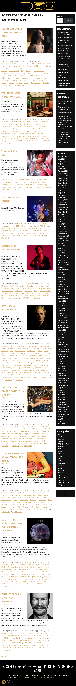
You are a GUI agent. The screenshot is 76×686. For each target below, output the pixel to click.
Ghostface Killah (13, 356)
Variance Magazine (43, 375)
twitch (26, 83)
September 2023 (63, 241)
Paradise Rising (42, 185)
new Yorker (26, 363)
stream (45, 505)
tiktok (4, 83)
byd (42, 66)
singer (46, 78)
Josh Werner (13, 358)
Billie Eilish (16, 226)
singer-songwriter (33, 136)
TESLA (34, 80)
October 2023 (63, 238)
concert (38, 68)
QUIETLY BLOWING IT (9, 579)
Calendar (27, 677)
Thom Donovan (46, 138)
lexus (4, 76)
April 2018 (61, 397)
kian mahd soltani (45, 291)
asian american (34, 182)
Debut (40, 351)
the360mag (43, 80)
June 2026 (61, 161)
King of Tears (21, 360)
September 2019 (63, 356)
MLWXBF (69, 113)
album (12, 346)
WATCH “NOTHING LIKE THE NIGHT (27, 377)
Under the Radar (28, 375)
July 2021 (61, 303)
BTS (38, 426)
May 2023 (61, 250)
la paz (30, 360)
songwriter (5, 80)
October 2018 (62, 383)
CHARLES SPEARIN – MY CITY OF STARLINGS (12, 598)
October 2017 (62, 412)
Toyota (19, 83)
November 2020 (63, 323)
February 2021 (62, 315)
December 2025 (63, 176)
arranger (31, 565)
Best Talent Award (8, 348)
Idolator (43, 431)
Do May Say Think (17, 638)
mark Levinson (13, 76)
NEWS (60, 458)
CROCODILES (21, 288)
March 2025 (62, 197)
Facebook (23, 228)
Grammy (28, 71)
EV (22, 71)
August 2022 (62, 272)
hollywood (18, 291)
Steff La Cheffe (15, 370)
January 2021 (62, 318)
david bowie (31, 351)
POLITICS (61, 463)
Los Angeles (30, 497)
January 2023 (62, 260)
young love (44, 509)
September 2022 (63, 270)
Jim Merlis (23, 572)
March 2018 (62, 400)
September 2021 (63, 299)
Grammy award (29, 126)
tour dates (43, 233)
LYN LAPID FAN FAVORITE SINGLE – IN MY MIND (12, 391)
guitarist (20, 129)
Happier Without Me (44, 288)
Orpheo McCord (13, 577)
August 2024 (62, 214)
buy (48, 493)
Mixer (13, 574)
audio (39, 64)
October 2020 (63, 325)
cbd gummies (62, 101)
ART (59, 434)
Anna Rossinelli (32, 346)
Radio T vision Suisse (41, 365)
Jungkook (27, 434)
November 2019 (63, 352)
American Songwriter (17, 122)
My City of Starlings (15, 643)
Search (59, 17)
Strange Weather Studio (31, 370)
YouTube (46, 83)
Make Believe (14, 293)
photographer (36, 577)
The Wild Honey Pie (14, 375)
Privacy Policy (49, 677)
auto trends (6, 66)
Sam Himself (6, 368)
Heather (61, 113)
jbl (40, 73)
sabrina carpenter (27, 441)
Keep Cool (11, 497)
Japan (30, 73)
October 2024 (63, 209)
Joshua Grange (14, 131)
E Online (25, 429)
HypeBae (35, 431)
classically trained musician (11, 429)
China (22, 68)
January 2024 (62, 231)
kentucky (20, 497)
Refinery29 (30, 439)
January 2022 (62, 289)
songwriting (15, 138)
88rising (17, 182)
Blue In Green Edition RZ (30, 66)
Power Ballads (16, 365)
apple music (6, 226)
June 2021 (61, 306)
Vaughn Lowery (36, 83)
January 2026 (62, 173)
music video (24, 134)
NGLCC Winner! (63, 109)
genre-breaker (25, 431)
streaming (5, 581)
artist (20, 64)
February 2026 (63, 171)
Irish (35, 291)
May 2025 (61, 193)
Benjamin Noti (44, 346)
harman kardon (39, 71)
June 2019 (61, 364)
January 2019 (62, 376)
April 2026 (61, 166)
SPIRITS (61, 468)
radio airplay (28, 365)
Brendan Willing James (15, 567)
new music (5, 136)
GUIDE (60, 451)
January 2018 (62, 405)
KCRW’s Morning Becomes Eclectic (31, 358)
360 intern (7, 143)
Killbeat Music (12, 640)
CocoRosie (35, 348)
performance (25, 577)
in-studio (14, 572)
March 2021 (62, 313)
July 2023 (61, 246)
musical (32, 134)
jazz (35, 73)
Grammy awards (42, 126)
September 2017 (63, 414)
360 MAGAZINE (19, 189)
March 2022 (62, 284)
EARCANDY (34, 429)
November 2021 (63, 294)
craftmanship (13, 124)
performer (5, 365)
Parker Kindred (38, 363)
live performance (34, 572)
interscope (28, 291)
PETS (60, 461)
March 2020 (62, 342)
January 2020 (62, 347)
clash (47, 286)
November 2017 (63, 409)
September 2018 (63, 385)
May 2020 (61, 337)
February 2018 (62, 402)
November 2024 (63, 207)
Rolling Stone (21, 136)
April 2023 (61, 253)
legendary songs (24, 640)
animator (31, 633)
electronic (28, 638)
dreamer (40, 567)
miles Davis (24, 76)
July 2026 (61, 159)
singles (44, 441)
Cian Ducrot (39, 286)
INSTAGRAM (21, 73)
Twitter (38, 187)
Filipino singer (6, 431)
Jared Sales (42, 638)
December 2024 (63, 205)
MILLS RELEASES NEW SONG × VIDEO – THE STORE (13, 457)
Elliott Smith (25, 353)
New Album (27, 643)
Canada (48, 66)
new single (17, 363)
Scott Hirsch (23, 579)
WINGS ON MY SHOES (22, 141)
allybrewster (28, 446)
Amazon (13, 64)
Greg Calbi (24, 356)
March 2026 (62, 168)
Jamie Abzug (37, 495)
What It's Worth (46, 377)
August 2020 (62, 330)
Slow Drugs (17, 368)
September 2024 (63, 212)
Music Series (6, 78)
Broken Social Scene (15, 635)
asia (33, 64)
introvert (10, 434)
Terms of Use (41, 677)
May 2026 (61, 164)
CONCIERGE (23, 61)
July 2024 (61, 217)
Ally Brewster (15, 426)
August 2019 (62, 359)
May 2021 (61, 308)
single (44, 136)
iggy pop (33, 356)
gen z (16, 431)
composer (30, 68)
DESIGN (60, 442)
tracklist (24, 581)
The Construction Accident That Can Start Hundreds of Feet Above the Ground (64, 69)
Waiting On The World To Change (20, 509)
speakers (27, 80)
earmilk (4, 495)
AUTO (60, 437)
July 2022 (61, 275)
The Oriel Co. (6, 647)
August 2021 (62, 301)
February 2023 (63, 258)
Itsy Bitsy (18, 434)
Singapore (37, 78)
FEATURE (61, 446)
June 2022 (61, 277)
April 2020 (61, 339)
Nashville (33, 500)
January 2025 (62, 202)
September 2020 (63, 327)
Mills (38, 497)
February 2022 (63, 287)
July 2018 (61, 390)
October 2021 (62, 296)
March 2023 (62, 255)
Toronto (11, 83)
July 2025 (61, 188)
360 (38, 61)
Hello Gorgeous (7, 291)
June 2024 (61, 219)
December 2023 (63, 234)
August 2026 (62, 156)
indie (40, 356)
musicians (41, 134)
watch (36, 509)
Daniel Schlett (20, 351)
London (5, 293)
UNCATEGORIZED (25, 119)
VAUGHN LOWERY (20, 85)
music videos (6, 363)
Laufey (46, 73)
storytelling (36, 505)
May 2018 (61, 395)
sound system (16, 80)
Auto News (46, 64)
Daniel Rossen (30, 567)
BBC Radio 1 (20, 286)
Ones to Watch (29, 296)
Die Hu (22, 124)
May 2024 (61, 221)
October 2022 (63, 267)
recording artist (27, 78)
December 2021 (63, 291)
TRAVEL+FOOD (24, 180)
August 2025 (62, 185)
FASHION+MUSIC (64, 444)
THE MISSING (38, 372)
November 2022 (63, 265)
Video (33, 443)
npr (13, 136)
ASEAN (27, 64)
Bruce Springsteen (23, 348)
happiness (17, 495)
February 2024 (63, 229)
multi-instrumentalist (36, 76)
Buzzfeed (45, 426)
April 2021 (61, 311)
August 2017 (62, 417)
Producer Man (7, 439)
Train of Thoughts (24, 507)
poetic (12, 502)
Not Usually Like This (15, 296)
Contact (55, 677)
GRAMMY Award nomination (27, 569)
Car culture (5, 68)
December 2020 (63, 320)
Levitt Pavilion (26, 131)
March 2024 (62, 226)
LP (33, 640)
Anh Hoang (20, 346)
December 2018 (63, 378)
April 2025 (61, 195)
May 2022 (61, 279)
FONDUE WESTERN (37, 353)
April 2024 (61, 224)
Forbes (11, 126)
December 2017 (63, 407)
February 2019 (62, 373)
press (18, 502)
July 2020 (61, 332)
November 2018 (63, 380)
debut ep (33, 226)
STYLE (60, 473)
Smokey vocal (28, 368)
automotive (16, 66)
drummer (30, 124)
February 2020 (63, 344)
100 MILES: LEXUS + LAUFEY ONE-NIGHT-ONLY (12, 33)
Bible (31, 677)
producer (16, 78)
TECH (60, 475)
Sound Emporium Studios (30, 138)
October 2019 (62, 354)
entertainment (14, 71)
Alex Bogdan (21, 493)
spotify (21, 187)
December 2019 (63, 349)
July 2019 (61, 361)
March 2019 (62, 371)
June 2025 (61, 190)
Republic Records (35, 231)
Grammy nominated (8, 129)
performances (7, 645)
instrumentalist (30, 129)
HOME (60, 456)
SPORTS (61, 470)
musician (40, 293)
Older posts (7, 656)
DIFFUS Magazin (13, 353)
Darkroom (31, 288)
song (19, 505)
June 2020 (61, 335)
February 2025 (63, 200)
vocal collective (42, 443)
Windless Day (17, 584)
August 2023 (62, 243)
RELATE (60, 466)
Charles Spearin (29, 635)
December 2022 (63, 262)
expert (4, 126)
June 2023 (61, 248)
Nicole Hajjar (42, 436)
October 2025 (63, 181)
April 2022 (61, 282)
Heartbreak (27, 495)
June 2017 (61, 421)
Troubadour (36, 507)
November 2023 (63, 236)
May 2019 (61, 366)
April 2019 (61, 368)
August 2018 (62, 388)
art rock (39, 633)
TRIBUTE (61, 480)
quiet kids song (19, 439)
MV (48, 134)
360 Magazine (7, 182)
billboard (42, 493)
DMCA (35, 677)
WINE (20, 224)
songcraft (5, 138)
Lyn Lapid (36, 434)
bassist (35, 122)
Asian (24, 182)
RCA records (27, 502)
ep (10, 495)
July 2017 (61, 419)
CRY (11, 351)
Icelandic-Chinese (8, 73)
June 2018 (61, 393)
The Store (12, 507)
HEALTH (61, 454)
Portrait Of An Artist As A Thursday (25, 645)
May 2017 (61, 424)
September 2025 (63, 183)
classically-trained (8, 288)
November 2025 (63, 178)
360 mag (47, 180)
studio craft (15, 581)
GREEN (60, 449)
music (48, 76)
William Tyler (6, 584)
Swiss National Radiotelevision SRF (19, 372)
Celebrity (15, 68)
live (35, 131)
